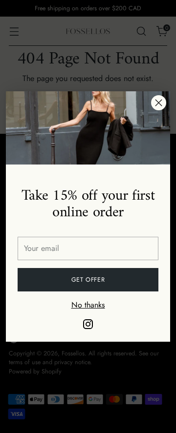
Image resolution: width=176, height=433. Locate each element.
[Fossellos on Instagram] (88, 325)
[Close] (158, 102)
